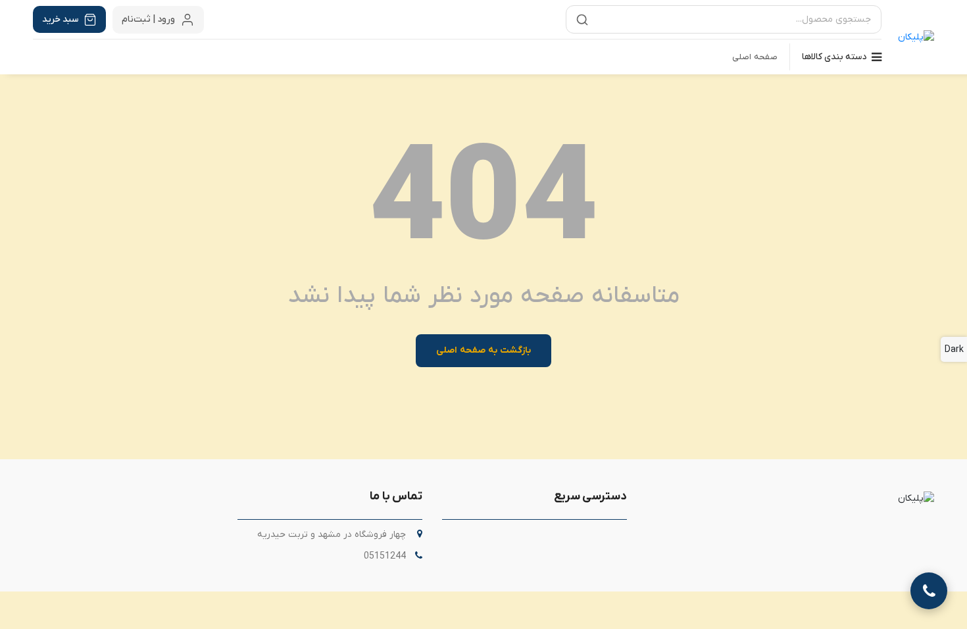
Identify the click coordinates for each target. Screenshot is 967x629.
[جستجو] (582, 20)
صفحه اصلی (755, 57)
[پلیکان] (916, 37)
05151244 (385, 556)
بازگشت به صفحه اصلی (483, 350)
